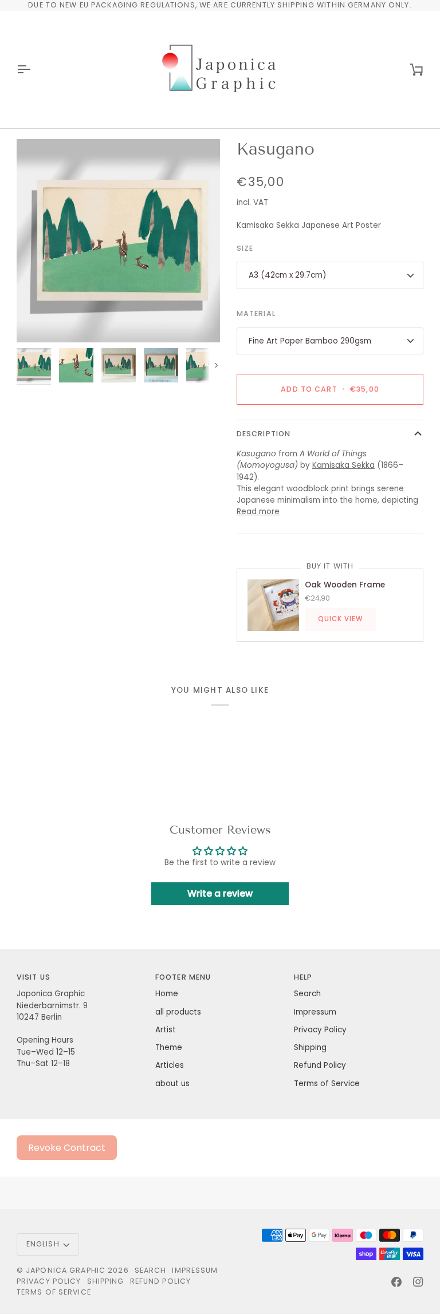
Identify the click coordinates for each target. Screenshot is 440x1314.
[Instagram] (418, 1282)
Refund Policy (320, 1065)
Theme (168, 1047)
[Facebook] (396, 1282)
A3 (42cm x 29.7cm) (287, 275)
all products (178, 1012)
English (43, 1244)
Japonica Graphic (65, 1270)
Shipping (310, 1047)
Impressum (315, 1012)
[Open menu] (34, 69)
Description (263, 434)
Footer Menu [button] (183, 977)
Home (166, 993)
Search (307, 993)
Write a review (220, 893)
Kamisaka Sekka (343, 465)
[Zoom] (118, 240)
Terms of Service (327, 1083)
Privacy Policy (320, 1029)
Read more (258, 511)
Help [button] (303, 977)
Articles (169, 1065)
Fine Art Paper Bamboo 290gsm (310, 341)
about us (172, 1083)
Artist (165, 1029)
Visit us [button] (33, 977)
